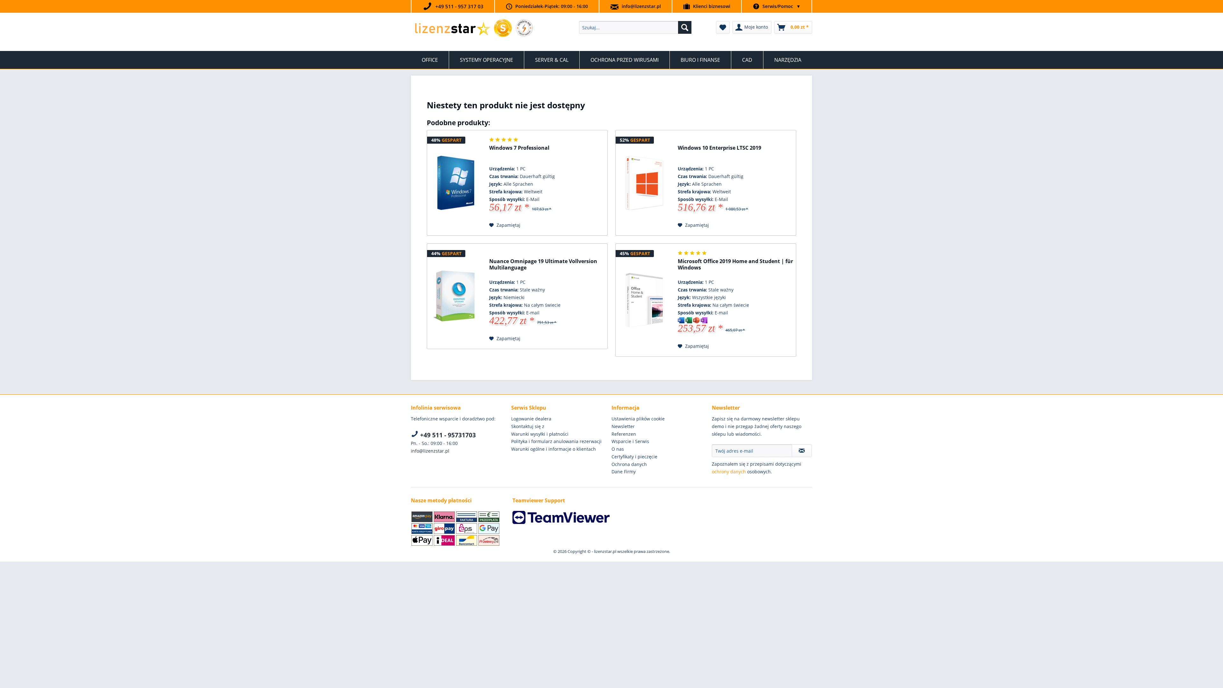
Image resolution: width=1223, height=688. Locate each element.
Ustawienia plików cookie (638, 419)
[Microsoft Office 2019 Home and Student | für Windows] (644, 300)
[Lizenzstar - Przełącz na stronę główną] (452, 29)
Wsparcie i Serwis (630, 441)
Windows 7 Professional (519, 148)
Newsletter (623, 426)
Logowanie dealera (531, 419)
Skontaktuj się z (527, 426)
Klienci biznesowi (711, 6)
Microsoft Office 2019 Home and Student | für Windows (735, 264)
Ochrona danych (629, 464)
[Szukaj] (684, 27)
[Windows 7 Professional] (456, 183)
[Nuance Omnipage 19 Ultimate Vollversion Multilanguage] (456, 296)
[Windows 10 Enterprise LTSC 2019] (644, 183)
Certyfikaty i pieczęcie (634, 457)
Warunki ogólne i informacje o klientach (553, 449)
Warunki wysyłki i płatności (540, 434)
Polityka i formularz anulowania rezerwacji (556, 441)
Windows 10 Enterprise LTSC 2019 (719, 148)
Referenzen (624, 434)
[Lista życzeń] (723, 27)
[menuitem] (635, 27)
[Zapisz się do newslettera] (802, 450)
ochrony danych (729, 472)
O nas (618, 449)
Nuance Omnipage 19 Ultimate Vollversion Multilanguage (543, 264)
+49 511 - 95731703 (447, 435)
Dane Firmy (624, 472)
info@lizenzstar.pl (641, 6)
